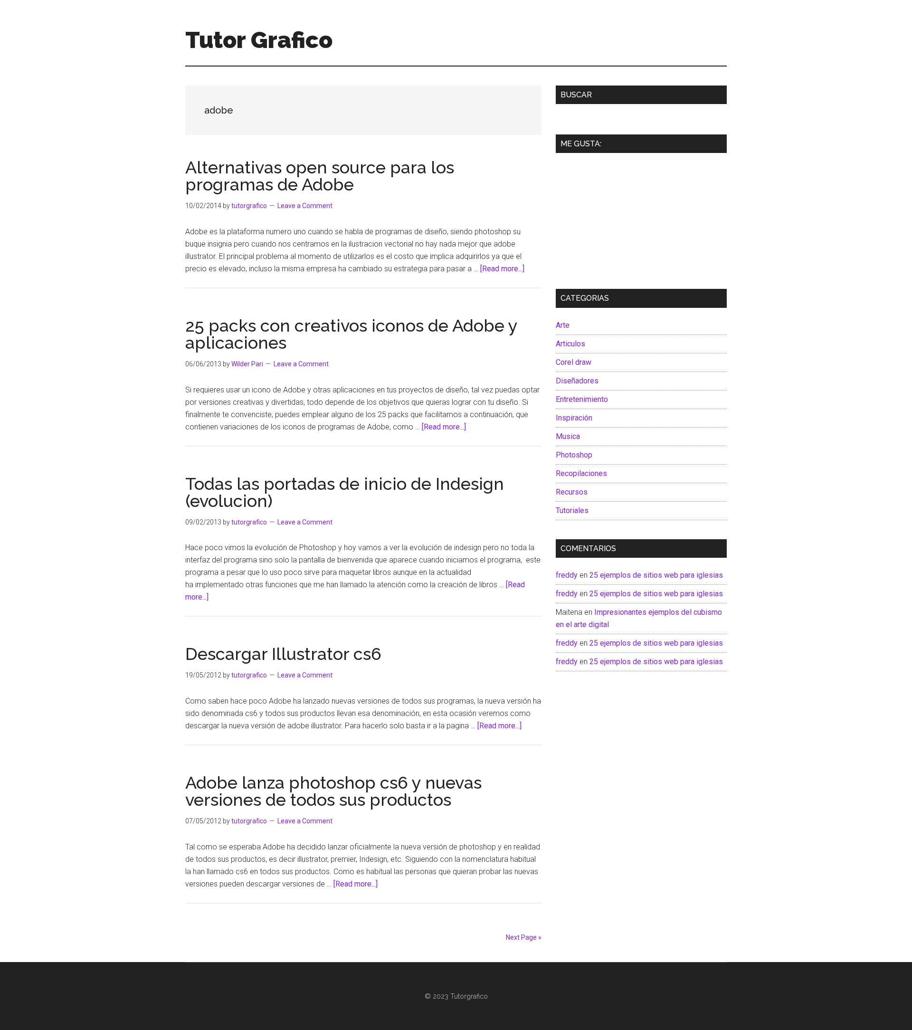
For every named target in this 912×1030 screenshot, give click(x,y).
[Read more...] (502, 268)
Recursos (572, 491)
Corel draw (573, 362)
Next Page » (524, 937)
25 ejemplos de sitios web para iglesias (656, 575)
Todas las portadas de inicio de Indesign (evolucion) (344, 492)
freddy (567, 575)
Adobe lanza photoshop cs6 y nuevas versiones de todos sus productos (333, 791)
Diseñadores (577, 380)
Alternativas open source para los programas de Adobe (319, 175)
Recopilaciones (581, 473)
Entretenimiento (582, 399)
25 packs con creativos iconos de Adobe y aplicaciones (351, 334)
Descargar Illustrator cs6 (283, 654)
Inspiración (574, 417)
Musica (568, 436)
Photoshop (574, 454)
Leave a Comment (304, 206)
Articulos (570, 343)
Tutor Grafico (258, 40)
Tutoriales (572, 510)
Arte (563, 325)
